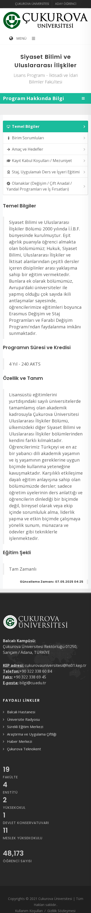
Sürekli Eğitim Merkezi (25, 726)
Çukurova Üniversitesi (32, 4)
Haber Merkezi (19, 741)
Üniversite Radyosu (23, 719)
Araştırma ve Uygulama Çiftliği (31, 734)
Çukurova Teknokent (24, 748)
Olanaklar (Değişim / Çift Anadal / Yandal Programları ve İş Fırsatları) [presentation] (39, 186)
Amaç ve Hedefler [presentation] (27, 149)
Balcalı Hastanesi (21, 711)
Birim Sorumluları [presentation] (28, 137)
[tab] (45, 126)
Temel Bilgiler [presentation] (26, 126)
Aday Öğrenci (65, 4)
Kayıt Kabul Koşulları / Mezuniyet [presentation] (42, 160)
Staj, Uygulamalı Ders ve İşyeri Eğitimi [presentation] (46, 172)
